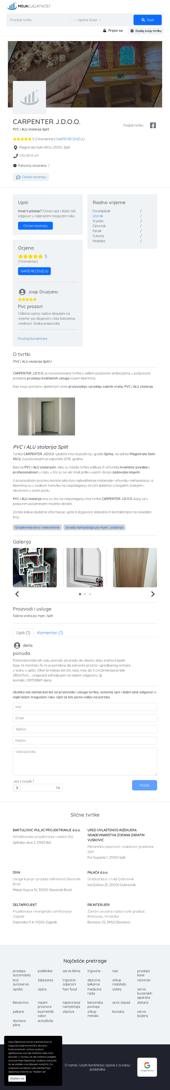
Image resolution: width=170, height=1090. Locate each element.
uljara (42, 989)
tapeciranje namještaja (71, 1004)
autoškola (45, 1021)
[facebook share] (153, 125)
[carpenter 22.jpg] (35, 567)
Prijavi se (115, 30)
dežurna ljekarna (93, 982)
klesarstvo (21, 1002)
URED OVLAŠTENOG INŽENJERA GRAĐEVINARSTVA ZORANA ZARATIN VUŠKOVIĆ (115, 835)
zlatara (142, 1002)
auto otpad (121, 1002)
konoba (118, 1012)
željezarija (45, 980)
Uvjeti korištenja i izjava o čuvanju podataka (104, 1067)
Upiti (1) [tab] (23, 632)
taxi (115, 971)
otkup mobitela (119, 982)
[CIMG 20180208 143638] (135, 567)
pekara (18, 1012)
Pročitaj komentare (32, 339)
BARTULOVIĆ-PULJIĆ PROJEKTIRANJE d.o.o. (46, 830)
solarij (116, 989)
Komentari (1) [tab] (50, 632)
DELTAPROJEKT (25, 905)
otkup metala (92, 1014)
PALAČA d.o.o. (97, 872)
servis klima (71, 971)
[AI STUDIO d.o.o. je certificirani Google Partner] (147, 1067)
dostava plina (19, 1023)
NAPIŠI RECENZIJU (71, 139)
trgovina (93, 971)
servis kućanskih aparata (144, 993)
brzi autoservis (21, 982)
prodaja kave (143, 973)
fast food (70, 989)
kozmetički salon (46, 1014)
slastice (68, 1012)
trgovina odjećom (69, 982)
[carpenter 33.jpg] (85, 567)
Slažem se (17, 1078)
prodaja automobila (21, 973)
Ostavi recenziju (33, 177)
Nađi (150, 20)
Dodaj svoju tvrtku (148, 31)
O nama (71, 1065)
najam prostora (44, 1004)
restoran (144, 980)
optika (18, 989)
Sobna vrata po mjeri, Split (33, 616)
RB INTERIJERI (98, 905)
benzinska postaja (95, 1004)
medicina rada (94, 991)
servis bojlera (142, 1014)
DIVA (16, 872)
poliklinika (45, 971)
